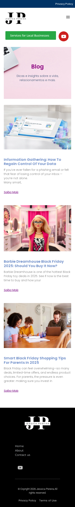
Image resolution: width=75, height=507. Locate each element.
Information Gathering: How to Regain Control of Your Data (32, 161)
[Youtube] (64, 36)
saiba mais (11, 192)
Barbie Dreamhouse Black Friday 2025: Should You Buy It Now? (34, 263)
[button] (68, 17)
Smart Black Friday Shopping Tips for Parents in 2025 (35, 360)
